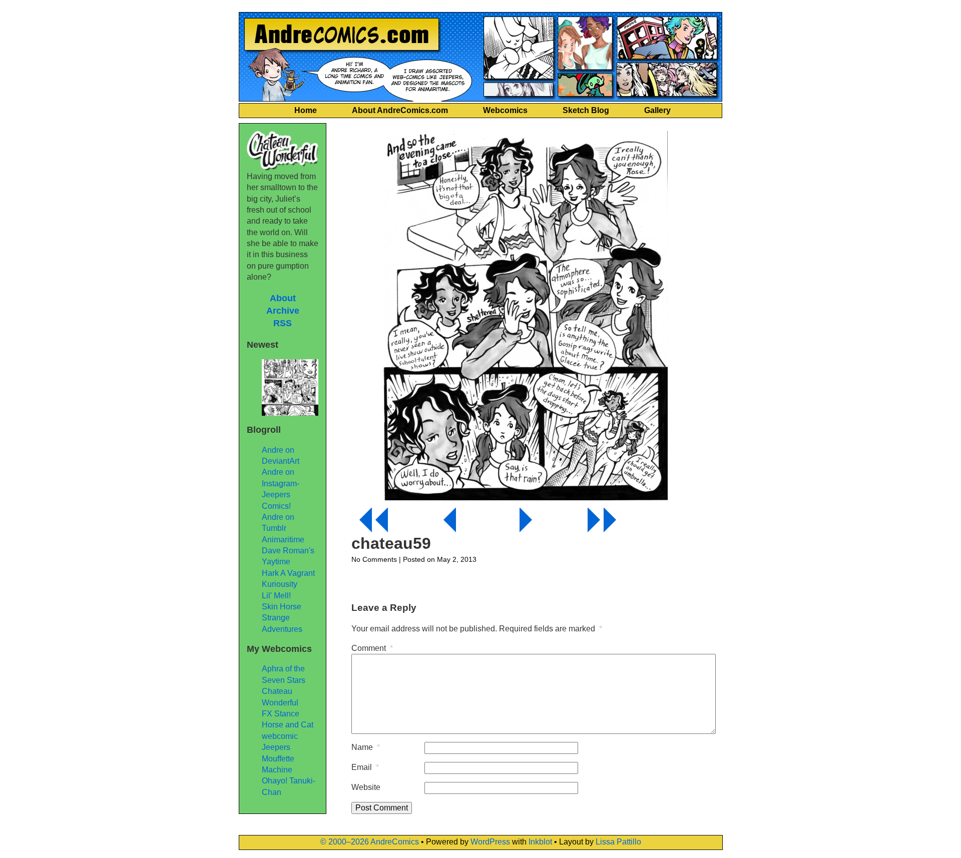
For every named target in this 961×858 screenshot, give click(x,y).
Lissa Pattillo (618, 841)
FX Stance (280, 713)
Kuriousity (279, 584)
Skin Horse (281, 606)
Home (305, 110)
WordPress (490, 841)
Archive (282, 311)
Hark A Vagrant (288, 573)
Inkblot (540, 841)
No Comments (374, 559)
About (283, 298)
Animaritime (283, 539)
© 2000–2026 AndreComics (369, 841)
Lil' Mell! (276, 595)
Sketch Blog (586, 110)
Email (365, 767)
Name (365, 747)
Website (365, 787)
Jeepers (276, 747)
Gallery (657, 110)
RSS (282, 323)
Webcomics (505, 110)
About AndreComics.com (400, 110)
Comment (372, 648)
